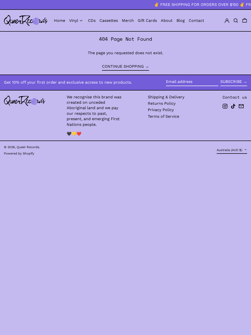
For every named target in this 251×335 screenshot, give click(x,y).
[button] (235, 20)
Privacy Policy (161, 109)
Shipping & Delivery (166, 97)
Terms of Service (163, 116)
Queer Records (28, 147)
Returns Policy (162, 103)
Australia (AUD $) (230, 150)
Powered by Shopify (19, 153)
